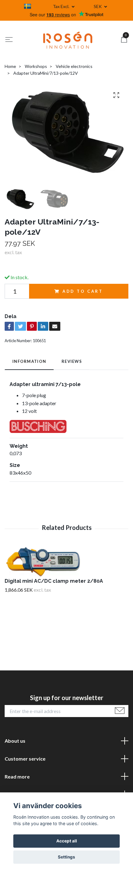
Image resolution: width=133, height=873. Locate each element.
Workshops (36, 66)
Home (10, 66)
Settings (66, 856)
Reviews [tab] (72, 361)
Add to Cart (82, 291)
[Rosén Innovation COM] (68, 40)
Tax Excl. (61, 6)
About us (15, 741)
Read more (17, 776)
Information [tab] (29, 361)
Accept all (66, 840)
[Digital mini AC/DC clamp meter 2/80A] (66, 562)
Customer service (25, 759)
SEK (98, 6)
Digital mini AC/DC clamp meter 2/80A (54, 581)
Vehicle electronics (74, 66)
